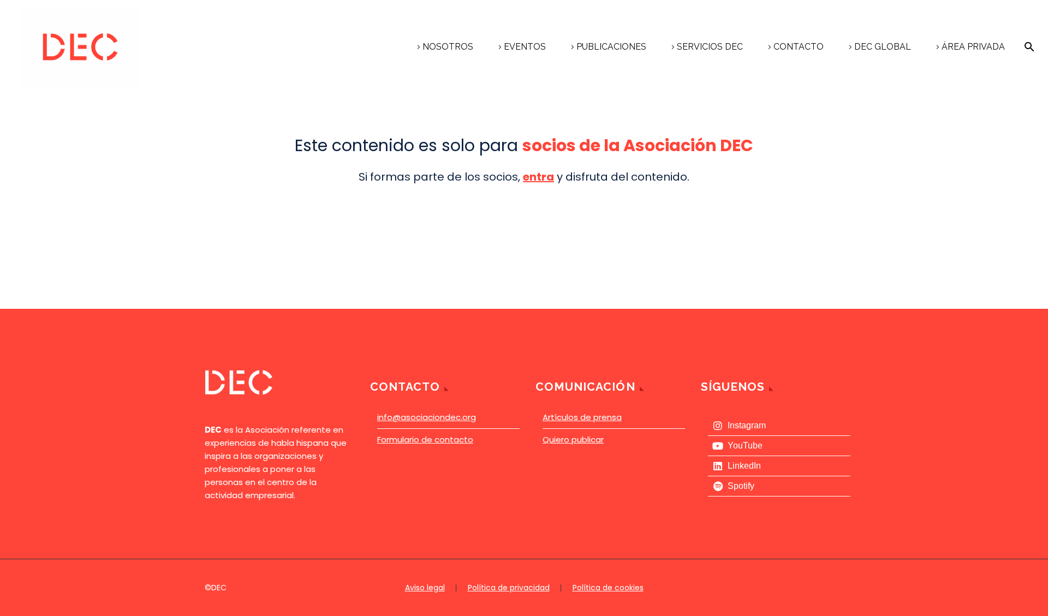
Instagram (747, 425)
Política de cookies (608, 588)
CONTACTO (798, 46)
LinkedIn (744, 465)
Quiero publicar (573, 439)
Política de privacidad (509, 588)
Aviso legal (425, 588)
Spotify (741, 486)
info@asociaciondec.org (426, 417)
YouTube (745, 445)
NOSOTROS (447, 46)
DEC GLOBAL (882, 46)
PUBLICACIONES (611, 46)
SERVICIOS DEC (710, 46)
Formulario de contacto (425, 439)
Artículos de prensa (582, 417)
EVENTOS (525, 46)
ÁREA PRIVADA (973, 46)
